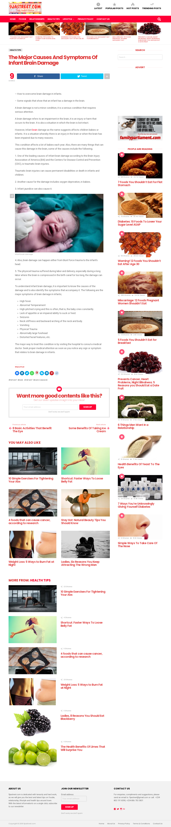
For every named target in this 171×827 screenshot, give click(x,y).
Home (13, 19)
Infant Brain (16, 380)
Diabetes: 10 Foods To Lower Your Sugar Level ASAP (45, 38)
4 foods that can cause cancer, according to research (29, 521)
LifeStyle (67, 19)
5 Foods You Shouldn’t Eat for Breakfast (98, 38)
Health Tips (54, 19)
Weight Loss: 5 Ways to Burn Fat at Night (31, 563)
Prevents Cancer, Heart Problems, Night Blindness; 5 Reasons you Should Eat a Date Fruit (149, 39)
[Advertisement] (140, 90)
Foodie (22, 19)
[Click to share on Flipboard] (37, 372)
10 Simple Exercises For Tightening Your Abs (31, 479)
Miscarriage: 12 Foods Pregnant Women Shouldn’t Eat (121, 38)
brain (34, 129)
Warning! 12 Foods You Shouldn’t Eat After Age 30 (72, 38)
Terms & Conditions (141, 824)
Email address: (67, 794)
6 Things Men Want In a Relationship (133, 426)
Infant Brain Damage (37, 380)
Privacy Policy (85, 19)
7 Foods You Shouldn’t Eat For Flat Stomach (21, 38)
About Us (111, 824)
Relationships (36, 19)
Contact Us (103, 19)
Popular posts (114, 8)
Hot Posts (133, 8)
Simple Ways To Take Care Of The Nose (137, 544)
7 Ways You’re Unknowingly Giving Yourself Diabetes (136, 505)
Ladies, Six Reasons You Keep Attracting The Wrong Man (80, 563)
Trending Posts (151, 8)
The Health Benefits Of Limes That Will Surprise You (83, 748)
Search (159, 19)
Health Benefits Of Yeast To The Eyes (139, 465)
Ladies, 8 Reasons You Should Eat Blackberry (82, 717)
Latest (98, 8)
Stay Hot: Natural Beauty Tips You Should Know (83, 521)
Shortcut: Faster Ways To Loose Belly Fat (82, 479)
